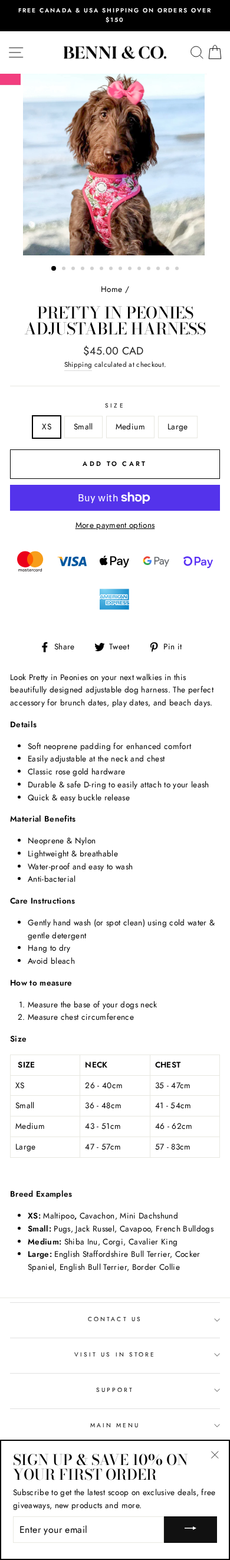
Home (111, 289)
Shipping (78, 364)
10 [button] (140, 269)
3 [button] (74, 269)
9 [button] (131, 269)
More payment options (115, 525)
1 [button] (54, 269)
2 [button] (65, 269)
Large (177, 426)
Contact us (115, 1319)
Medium (130, 426)
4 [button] (84, 269)
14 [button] (178, 269)
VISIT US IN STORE (115, 1354)
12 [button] (159, 269)
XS (46, 426)
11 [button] (150, 269)
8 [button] (121, 269)
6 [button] (103, 269)
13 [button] (169, 269)
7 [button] (112, 269)
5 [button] (93, 269)
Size (114, 405)
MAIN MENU (115, 1425)
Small (83, 426)
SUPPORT (115, 1389)
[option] (115, 15)
